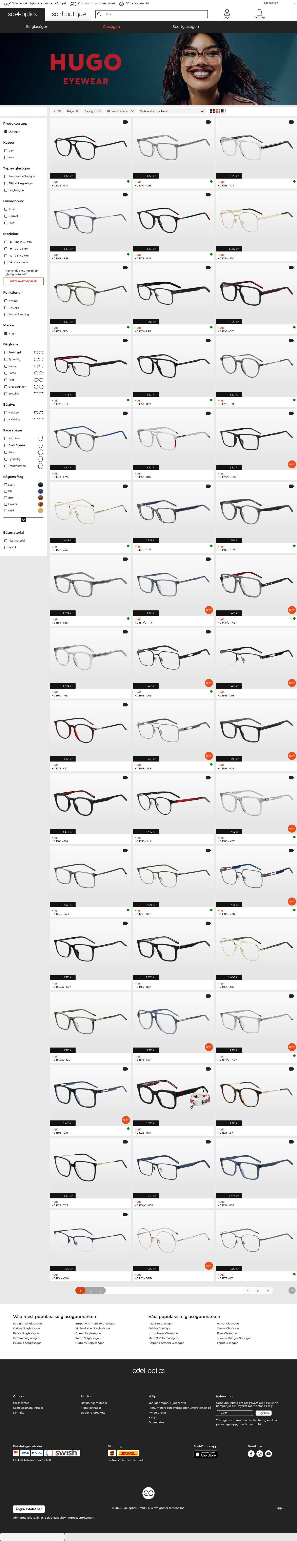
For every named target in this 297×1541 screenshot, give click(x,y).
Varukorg (259, 17)
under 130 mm (21, 241)
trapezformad (17, 465)
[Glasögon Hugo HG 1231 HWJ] (90, 874)
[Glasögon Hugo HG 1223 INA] (173, 1093)
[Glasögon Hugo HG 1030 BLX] (173, 801)
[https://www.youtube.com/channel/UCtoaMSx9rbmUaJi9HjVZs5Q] (268, 1454)
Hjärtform (14, 438)
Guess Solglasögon (88, 1333)
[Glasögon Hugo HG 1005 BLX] (90, 364)
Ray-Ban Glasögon (160, 1323)
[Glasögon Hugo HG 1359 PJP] (256, 1166)
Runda (12, 366)
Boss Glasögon (227, 1333)
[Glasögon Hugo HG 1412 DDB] (173, 1238)
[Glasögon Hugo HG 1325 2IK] (256, 1093)
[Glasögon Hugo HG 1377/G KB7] (256, 1020)
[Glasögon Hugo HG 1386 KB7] (256, 801)
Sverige (273, 2)
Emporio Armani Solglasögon (95, 1323)
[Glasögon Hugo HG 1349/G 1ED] (90, 1020)
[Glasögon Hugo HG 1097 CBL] (173, 146)
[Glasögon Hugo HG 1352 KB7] (173, 437)
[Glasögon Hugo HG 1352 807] (173, 364)
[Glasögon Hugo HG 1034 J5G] (256, 218)
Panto (12, 372)
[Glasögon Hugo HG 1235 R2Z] (173, 874)
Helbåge (13, 412)
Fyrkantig (14, 359)
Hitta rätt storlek (23, 281)
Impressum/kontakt (80, 1517)
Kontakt (18, 1412)
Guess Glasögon (228, 1328)
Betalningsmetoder (94, 1402)
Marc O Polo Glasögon (163, 1338)
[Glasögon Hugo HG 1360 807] (90, 801)
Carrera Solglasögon (26, 1338)
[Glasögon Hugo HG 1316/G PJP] (173, 1166)
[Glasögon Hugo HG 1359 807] (173, 947)
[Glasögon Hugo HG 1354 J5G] (256, 947)
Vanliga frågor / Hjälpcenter (167, 1402)
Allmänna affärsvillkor (28, 1517)
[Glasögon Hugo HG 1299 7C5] (256, 146)
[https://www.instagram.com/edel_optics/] (259, 1454)
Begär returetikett (93, 1412)
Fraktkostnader (91, 1407)
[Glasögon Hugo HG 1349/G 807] (90, 947)
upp (279, 1507)
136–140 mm (19, 255)
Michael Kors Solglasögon (92, 1328)
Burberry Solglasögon (89, 1342)
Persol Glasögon (228, 1323)
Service (86, 1396)
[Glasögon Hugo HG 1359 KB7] (90, 583)
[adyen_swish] (62, 1453)
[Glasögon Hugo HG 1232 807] (90, 146)
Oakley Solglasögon (26, 1328)
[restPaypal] (37, 1453)
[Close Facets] (23, 111)
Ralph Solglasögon (88, 1338)
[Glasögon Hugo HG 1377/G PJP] (173, 583)
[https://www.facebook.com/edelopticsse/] (251, 1454)
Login (227, 17)
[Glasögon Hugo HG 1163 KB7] (173, 510)
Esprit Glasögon (227, 1342)
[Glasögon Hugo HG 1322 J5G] (90, 510)
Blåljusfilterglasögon (21, 183)
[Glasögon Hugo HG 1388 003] (173, 656)
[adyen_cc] (16, 1453)
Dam (11, 150)
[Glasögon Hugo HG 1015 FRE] (173, 291)
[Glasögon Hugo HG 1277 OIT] (90, 729)
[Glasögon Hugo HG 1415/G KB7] (256, 583)
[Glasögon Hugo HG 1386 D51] (90, 1093)
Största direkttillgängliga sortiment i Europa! (39, 3)
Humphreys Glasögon (163, 1333)
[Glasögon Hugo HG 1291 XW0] (90, 1238)
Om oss (18, 1396)
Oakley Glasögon (159, 1328)
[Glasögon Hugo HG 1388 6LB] (173, 729)
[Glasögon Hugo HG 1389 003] (256, 656)
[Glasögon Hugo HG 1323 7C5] (90, 1166)
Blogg (152, 1417)
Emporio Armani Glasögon (166, 1342)
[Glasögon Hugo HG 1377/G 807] (256, 437)
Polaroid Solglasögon (27, 1342)
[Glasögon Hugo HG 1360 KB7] (90, 656)
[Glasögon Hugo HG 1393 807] (256, 729)
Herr (11, 157)
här (260, 1424)
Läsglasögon (16, 190)
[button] (22, 14)
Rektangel (14, 352)
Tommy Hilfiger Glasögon (234, 1338)
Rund (11, 452)
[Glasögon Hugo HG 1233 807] (173, 218)
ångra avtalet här (29, 1509)
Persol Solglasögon (26, 1333)
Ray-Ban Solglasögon (27, 1323)
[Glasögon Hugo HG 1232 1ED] (90, 291)
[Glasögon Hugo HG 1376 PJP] (173, 1020)
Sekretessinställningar (28, 1407)
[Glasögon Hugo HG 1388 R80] (256, 874)
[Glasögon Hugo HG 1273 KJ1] (256, 1238)
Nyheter (13, 300)
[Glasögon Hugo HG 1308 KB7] (256, 510)
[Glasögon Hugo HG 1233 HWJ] (90, 437)
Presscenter (21, 1402)
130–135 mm (19, 248)
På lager (13, 307)
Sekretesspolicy (55, 1517)
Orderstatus (156, 1422)
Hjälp (152, 1396)
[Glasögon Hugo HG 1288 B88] (90, 218)
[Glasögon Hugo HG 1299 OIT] (256, 291)
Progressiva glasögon (21, 176)
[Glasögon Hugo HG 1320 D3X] (256, 364)
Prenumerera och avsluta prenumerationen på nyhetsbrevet (179, 1410)
